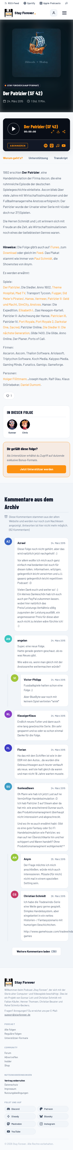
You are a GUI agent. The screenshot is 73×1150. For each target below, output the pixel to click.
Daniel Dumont (31, 384)
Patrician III (58, 316)
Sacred (14, 327)
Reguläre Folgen (13, 1033)
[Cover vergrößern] (36, 53)
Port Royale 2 (45, 321)
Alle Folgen (10, 1029)
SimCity (23, 304)
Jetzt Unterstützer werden (36, 469)
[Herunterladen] (58, 131)
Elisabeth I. (26, 310)
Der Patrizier (11, 287)
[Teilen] (64, 131)
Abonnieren (17, 145)
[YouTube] (64, 145)
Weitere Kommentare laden (36, 951)
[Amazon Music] (58, 145)
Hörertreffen (11, 1057)
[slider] (36, 139)
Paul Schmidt (43, 258)
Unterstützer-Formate (16, 1037)
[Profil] (53, 12)
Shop (7, 1065)
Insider (8, 1061)
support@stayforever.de (17, 1014)
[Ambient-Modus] (52, 131)
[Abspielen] (13, 129)
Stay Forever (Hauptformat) (23, 85)
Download (9, 252)
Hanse (29, 298)
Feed (39, 252)
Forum (7, 1052)
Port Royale (26, 321)
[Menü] (64, 13)
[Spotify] (46, 145)
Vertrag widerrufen (14, 1080)
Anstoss (35, 304)
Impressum (10, 1088)
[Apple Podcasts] (52, 145)
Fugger (56, 293)
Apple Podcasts (51, 3)
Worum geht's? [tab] (13, 158)
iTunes (54, 247)
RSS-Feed (13, 3)
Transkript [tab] (61, 158)
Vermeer (40, 298)
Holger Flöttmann (15, 379)
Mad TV (20, 293)
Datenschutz (11, 1084)
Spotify (31, 3)
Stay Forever (24, 13)
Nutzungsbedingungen (16, 1092)
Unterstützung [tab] (38, 158)
